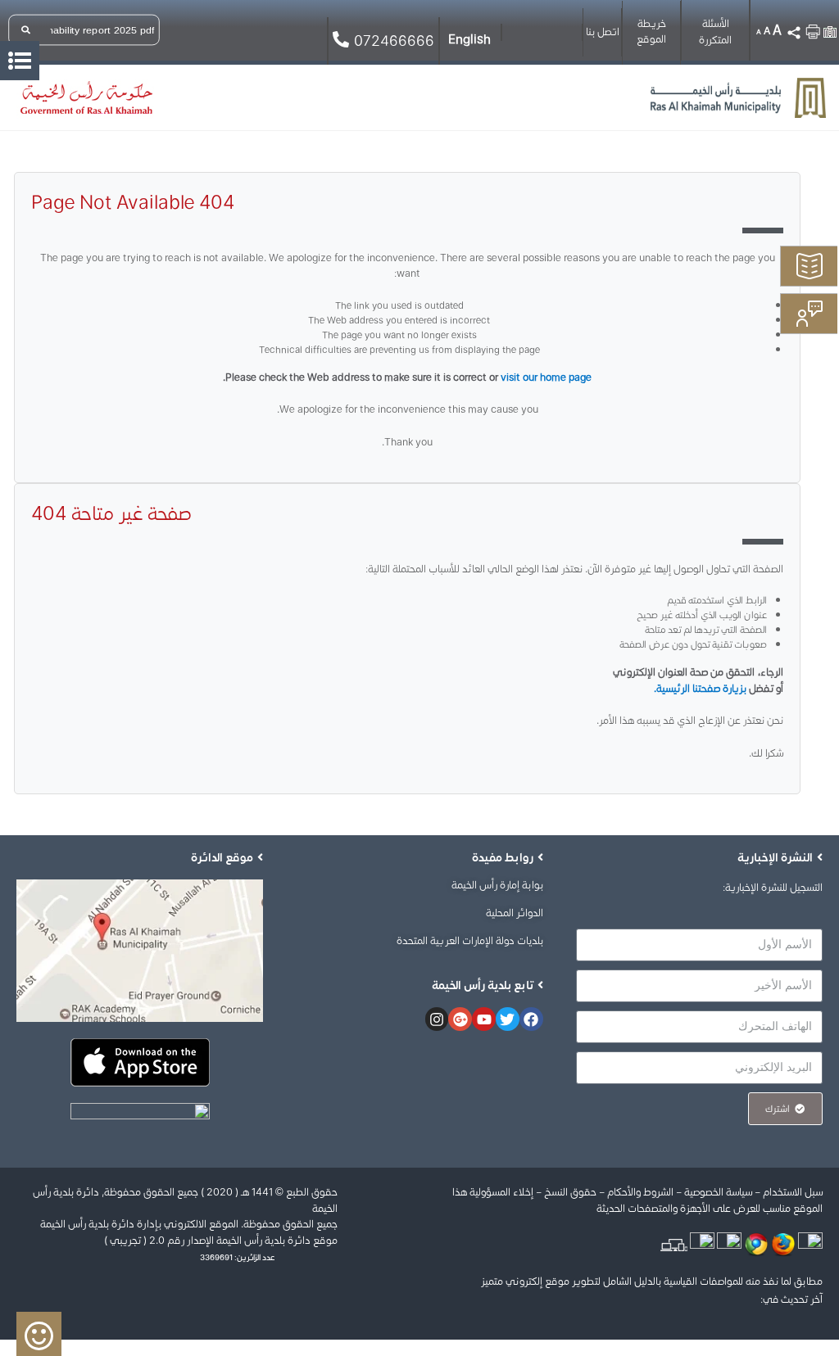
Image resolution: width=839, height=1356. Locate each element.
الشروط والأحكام (640, 1191)
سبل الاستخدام (793, 1191)
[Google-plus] (460, 1019)
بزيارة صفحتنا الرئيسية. (700, 688)
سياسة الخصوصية (718, 1191)
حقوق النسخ (569, 1191)
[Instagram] (437, 1019)
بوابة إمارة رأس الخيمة (497, 884)
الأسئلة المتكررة (715, 31)
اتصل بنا (602, 31)
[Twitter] (507, 1019)
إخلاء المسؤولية (501, 1191)
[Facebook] (531, 1019)
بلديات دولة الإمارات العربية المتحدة (470, 940)
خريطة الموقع (651, 31)
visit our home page (546, 377)
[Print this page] (813, 29)
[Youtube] (484, 1019)
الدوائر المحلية (514, 912)
